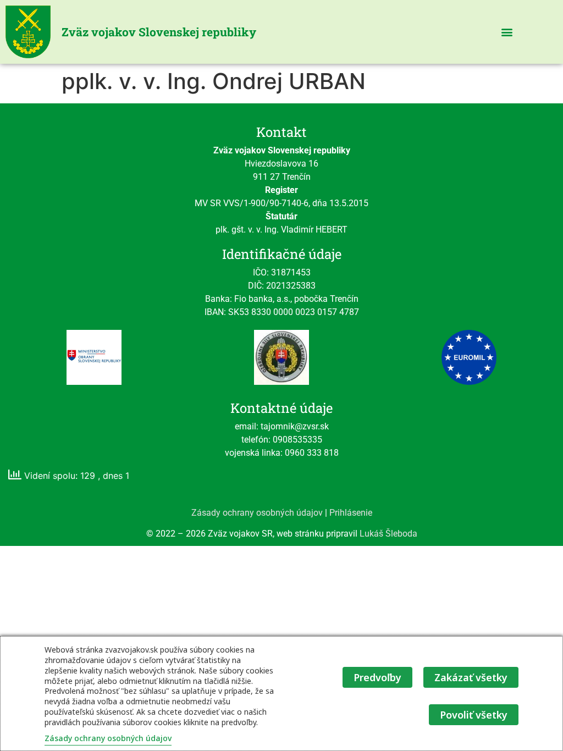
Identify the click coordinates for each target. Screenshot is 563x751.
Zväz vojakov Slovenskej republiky (159, 32)
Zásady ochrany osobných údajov (257, 512)
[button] (507, 32)
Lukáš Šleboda (388, 533)
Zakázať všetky (470, 677)
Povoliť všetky (473, 714)
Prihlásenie (350, 512)
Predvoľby (377, 677)
